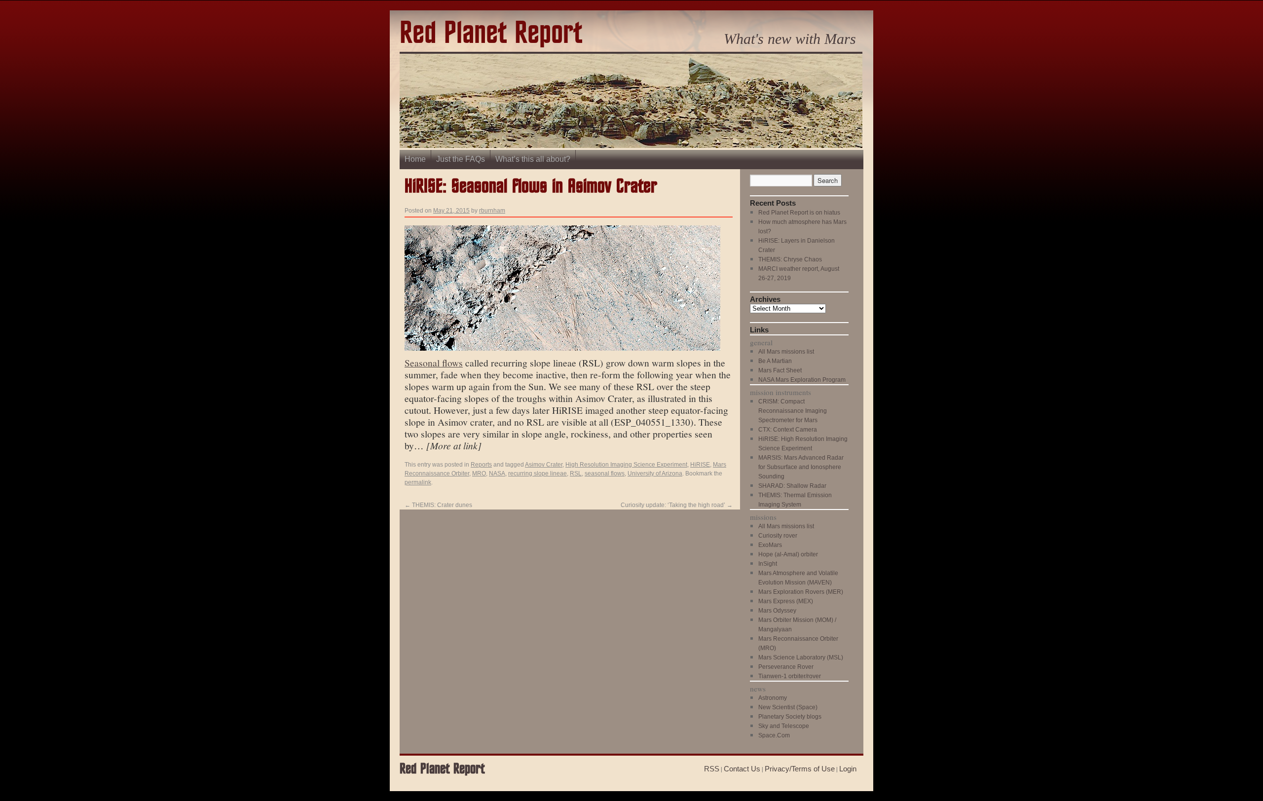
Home (415, 159)
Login (847, 769)
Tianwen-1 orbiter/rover (789, 676)
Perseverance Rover (786, 666)
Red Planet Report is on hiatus (799, 212)
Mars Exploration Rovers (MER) (800, 591)
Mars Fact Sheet (780, 370)
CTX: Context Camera (787, 429)
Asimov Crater (543, 464)
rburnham (492, 210)
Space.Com (774, 735)
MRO (479, 473)
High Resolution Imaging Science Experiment (626, 464)
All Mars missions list (786, 351)
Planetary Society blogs (789, 716)
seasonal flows (605, 473)
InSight (767, 563)
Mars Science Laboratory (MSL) (800, 657)
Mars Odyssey (777, 610)
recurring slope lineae (537, 473)
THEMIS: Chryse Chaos (790, 259)
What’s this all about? (532, 159)
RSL (576, 473)
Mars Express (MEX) (785, 601)
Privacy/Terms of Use (800, 769)
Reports (481, 464)
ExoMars (770, 545)
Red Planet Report (491, 34)
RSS (711, 769)
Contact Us (742, 769)
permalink (418, 482)
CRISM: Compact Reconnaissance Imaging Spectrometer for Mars (792, 411)
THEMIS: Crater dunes (438, 505)
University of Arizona (655, 473)
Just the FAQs (460, 159)
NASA (497, 473)
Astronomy (772, 697)
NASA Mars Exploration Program (802, 379)
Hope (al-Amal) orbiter (788, 554)
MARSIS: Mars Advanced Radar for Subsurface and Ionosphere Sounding (801, 467)
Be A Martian (775, 361)
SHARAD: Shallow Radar (792, 485)
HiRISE (700, 464)
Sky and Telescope (783, 726)
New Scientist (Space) (787, 707)
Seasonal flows (434, 362)
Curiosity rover (777, 535)
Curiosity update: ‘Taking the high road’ (677, 505)
